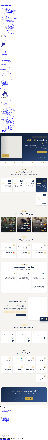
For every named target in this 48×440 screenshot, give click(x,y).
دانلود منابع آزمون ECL (9, 24)
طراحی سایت (5, 439)
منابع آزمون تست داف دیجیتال (10, 14)
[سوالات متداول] (18, 369)
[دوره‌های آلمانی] (39, 224)
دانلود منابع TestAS (5, 83)
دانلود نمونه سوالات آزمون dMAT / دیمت (12, 18)
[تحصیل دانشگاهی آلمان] (24, 276)
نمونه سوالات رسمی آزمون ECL (11, 27)
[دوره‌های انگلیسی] (24, 224)
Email (3, 436)
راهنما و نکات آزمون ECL (10, 30)
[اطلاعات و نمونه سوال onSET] (29, 369)
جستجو (1, 0)
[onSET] (41, 199)
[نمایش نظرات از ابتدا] (27, 345)
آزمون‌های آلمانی (4, 7)
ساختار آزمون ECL (9, 12)
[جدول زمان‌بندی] (6, 369)
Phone (3, 435)
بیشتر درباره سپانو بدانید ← (21, 314)
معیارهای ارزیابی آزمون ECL (10, 11)
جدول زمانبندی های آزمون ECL (11, 10)
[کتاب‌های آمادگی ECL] (41, 360)
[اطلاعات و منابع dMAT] (41, 369)
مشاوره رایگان (33, 152)
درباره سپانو (4, 34)
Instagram (3, 433)
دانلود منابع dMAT (8, 32)
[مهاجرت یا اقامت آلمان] (38, 276)
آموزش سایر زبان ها (5, 72)
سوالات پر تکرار (8, 9)
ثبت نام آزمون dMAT (5, 17)
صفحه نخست (4, 415)
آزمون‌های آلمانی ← (29, 398)
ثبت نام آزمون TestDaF (3, 58)
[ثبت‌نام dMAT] (6, 185)
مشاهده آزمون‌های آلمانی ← (42, 152)
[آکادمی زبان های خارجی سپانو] (4, 4)
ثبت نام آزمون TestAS (5, 15)
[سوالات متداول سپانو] (41, 378)
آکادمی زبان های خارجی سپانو (6, 5)
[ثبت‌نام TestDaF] (29, 185)
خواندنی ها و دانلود (5, 23)
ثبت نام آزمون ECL (5, 8)
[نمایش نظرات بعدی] (25, 345)
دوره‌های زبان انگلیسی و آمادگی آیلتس (8, 73)
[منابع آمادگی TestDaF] (18, 360)
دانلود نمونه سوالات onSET (10, 33)
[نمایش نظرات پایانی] (21, 345)
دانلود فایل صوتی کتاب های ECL (11, 25)
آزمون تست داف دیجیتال (6, 60)
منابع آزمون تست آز (9, 16)
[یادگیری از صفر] (9, 276)
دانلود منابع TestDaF (5, 84)
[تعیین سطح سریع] (38, 286)
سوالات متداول (4, 36)
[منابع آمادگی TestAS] (6, 360)
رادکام (1, 439)
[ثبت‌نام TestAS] (18, 185)
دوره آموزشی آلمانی (9, 20)
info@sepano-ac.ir (5, 411)
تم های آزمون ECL (9, 26)
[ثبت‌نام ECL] (41, 185)
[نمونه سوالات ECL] (29, 360)
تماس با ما (3, 35)
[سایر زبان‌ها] (8, 224)
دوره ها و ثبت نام (5, 19)
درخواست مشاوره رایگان (19, 398)
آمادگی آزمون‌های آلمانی (10, 21)
